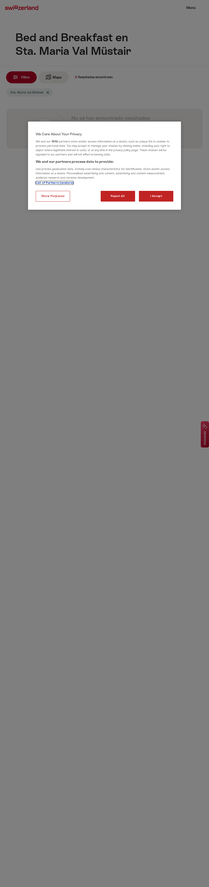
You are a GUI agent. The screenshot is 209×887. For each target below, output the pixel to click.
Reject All (118, 196)
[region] (104, 166)
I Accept (156, 196)
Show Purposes (52, 196)
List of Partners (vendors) (54, 182)
